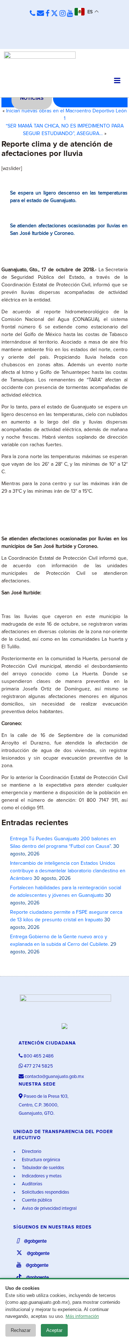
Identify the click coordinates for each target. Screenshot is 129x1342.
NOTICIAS (31, 98)
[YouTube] (70, 13)
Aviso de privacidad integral (49, 1208)
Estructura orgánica (40, 1160)
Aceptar (54, 1330)
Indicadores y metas (41, 1176)
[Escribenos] (40, 14)
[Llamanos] (32, 14)
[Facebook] (47, 13)
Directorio (31, 1151)
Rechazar (20, 1330)
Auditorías (31, 1184)
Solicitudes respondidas (45, 1192)
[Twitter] (54, 13)
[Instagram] (62, 13)
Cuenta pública (36, 1200)
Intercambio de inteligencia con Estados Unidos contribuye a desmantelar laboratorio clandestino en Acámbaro (67, 871)
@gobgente (35, 1241)
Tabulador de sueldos (42, 1168)
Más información (82, 1316)
